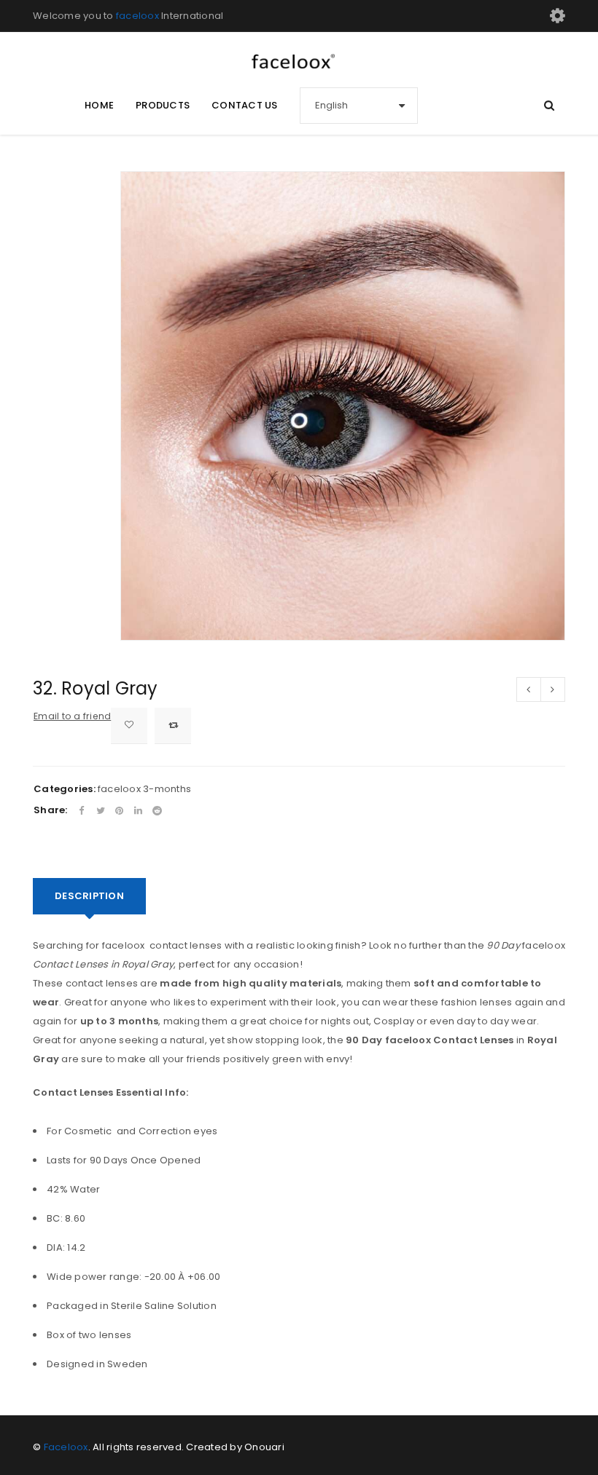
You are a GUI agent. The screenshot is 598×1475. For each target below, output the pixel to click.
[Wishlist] (129, 726)
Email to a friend (72, 716)
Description (89, 896)
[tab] (89, 896)
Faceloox (66, 1447)
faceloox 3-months (144, 789)
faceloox (137, 16)
